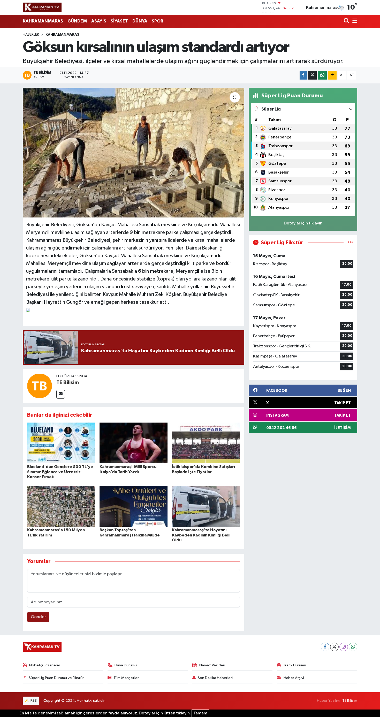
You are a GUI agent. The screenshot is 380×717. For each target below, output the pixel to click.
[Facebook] (325, 647)
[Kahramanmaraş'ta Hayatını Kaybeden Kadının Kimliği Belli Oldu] (206, 506)
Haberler (31, 34)
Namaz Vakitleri (212, 665)
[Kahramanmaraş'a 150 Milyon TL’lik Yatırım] (61, 506)
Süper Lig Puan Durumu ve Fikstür (56, 678)
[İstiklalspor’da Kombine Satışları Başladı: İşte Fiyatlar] (206, 443)
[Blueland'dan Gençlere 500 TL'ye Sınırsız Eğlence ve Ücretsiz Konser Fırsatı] (61, 443)
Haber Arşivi (294, 678)
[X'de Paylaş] (312, 75)
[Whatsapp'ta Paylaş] (322, 75)
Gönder (38, 617)
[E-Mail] (60, 394)
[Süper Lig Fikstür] (350, 242)
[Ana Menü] (354, 21)
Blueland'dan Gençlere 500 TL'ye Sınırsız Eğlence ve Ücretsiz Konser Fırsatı (60, 472)
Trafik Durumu (294, 665)
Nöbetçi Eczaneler (44, 665)
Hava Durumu (126, 665)
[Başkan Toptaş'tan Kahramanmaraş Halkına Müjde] (134, 506)
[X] (334, 647)
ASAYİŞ (98, 21)
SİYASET (119, 21)
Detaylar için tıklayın (303, 223)
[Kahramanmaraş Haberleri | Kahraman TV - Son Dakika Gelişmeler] (42, 7)
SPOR (157, 21)
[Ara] (347, 21)
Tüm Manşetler (126, 678)
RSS (33, 701)
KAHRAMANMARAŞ (43, 21)
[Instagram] (343, 647)
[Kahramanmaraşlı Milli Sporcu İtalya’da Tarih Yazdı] (134, 443)
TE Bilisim (67, 382)
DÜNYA (139, 21)
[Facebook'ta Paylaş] (303, 75)
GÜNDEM (77, 21)
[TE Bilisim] (39, 386)
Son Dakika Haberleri (215, 678)
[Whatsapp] (353, 647)
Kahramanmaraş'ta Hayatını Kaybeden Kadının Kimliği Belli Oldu (201, 535)
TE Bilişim (349, 701)
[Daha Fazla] (332, 75)
